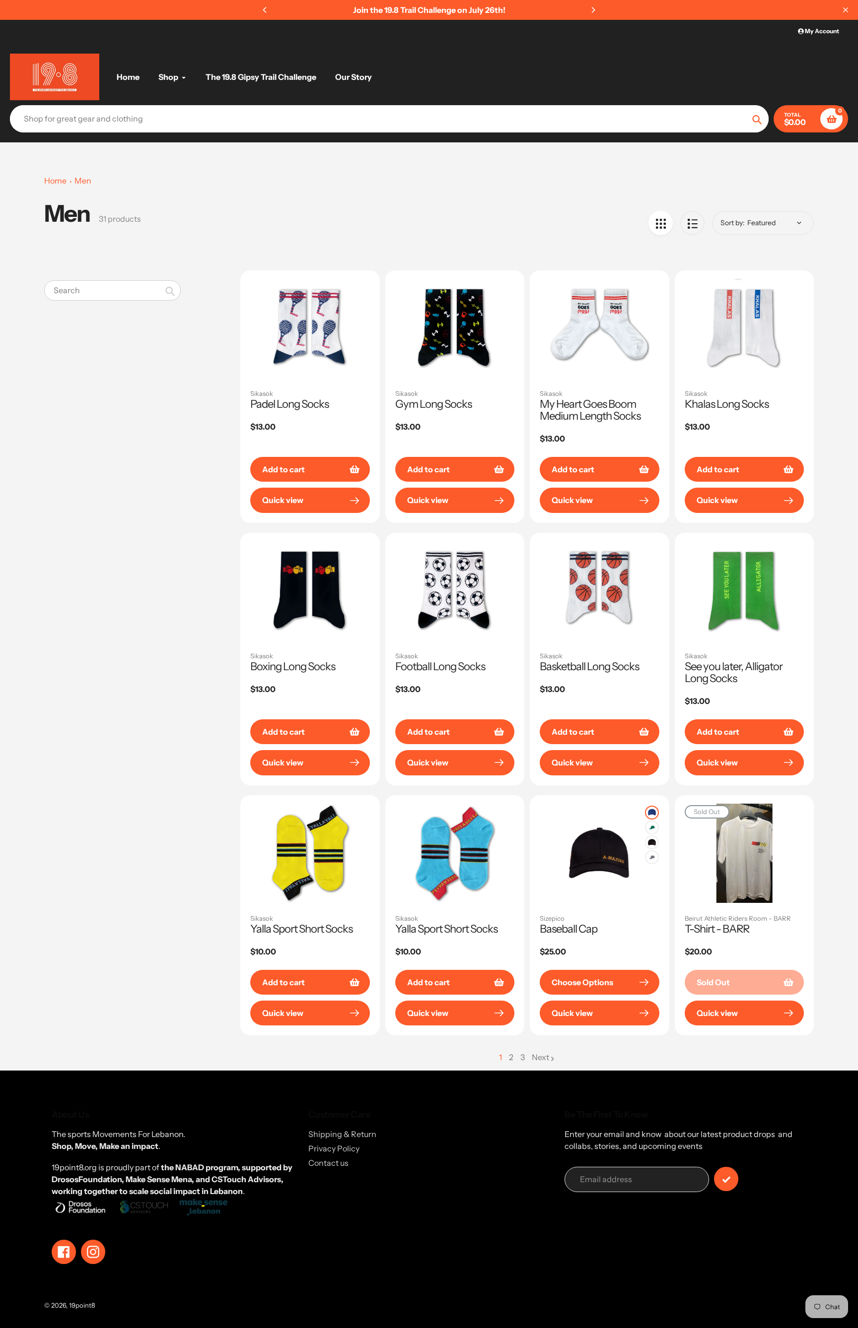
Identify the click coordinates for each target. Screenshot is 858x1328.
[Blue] (651, 812)
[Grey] (651, 857)
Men (82, 181)
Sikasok (261, 393)
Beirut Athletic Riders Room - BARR (738, 918)
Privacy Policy (333, 1148)
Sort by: (732, 222)
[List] (692, 223)
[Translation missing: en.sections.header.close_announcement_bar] (846, 10)
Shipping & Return (342, 1134)
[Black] (651, 842)
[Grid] (660, 223)
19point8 (82, 1305)
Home (55, 181)
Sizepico (552, 918)
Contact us (328, 1163)
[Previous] (265, 10)
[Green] (651, 827)
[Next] (593, 10)
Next (540, 1057)
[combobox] (112, 290)
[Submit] (726, 1179)
